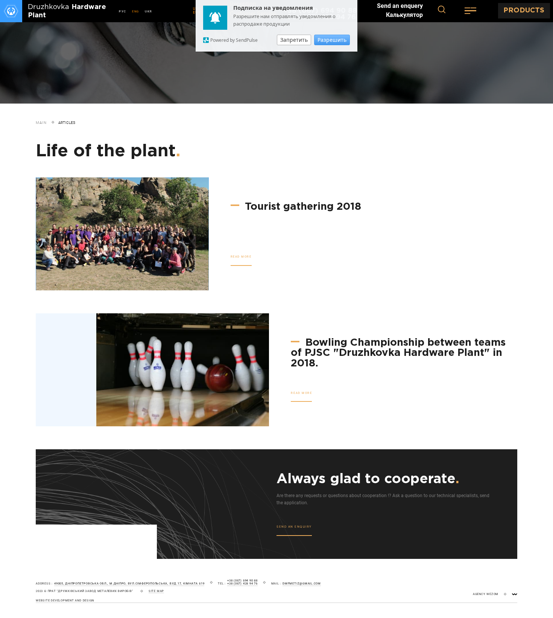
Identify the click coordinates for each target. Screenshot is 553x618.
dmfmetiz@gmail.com (302, 583)
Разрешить (332, 39)
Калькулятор (404, 15)
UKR (148, 11)
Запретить (294, 39)
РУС (122, 11)
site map (156, 591)
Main (41, 123)
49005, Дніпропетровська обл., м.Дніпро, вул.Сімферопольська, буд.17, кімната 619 (129, 583)
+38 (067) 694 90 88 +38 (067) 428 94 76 (242, 582)
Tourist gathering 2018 (301, 206)
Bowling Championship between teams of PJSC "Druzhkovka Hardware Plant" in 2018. (398, 353)
